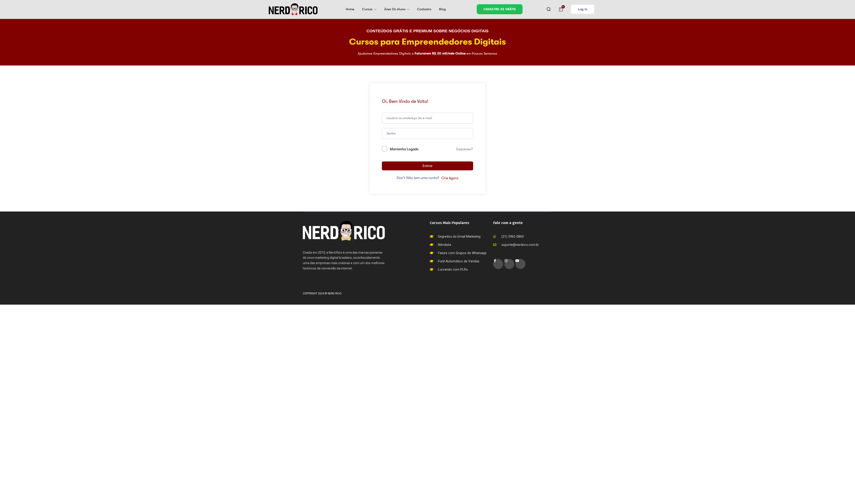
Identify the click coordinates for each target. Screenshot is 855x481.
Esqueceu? (464, 149)
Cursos (367, 9)
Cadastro (424, 9)
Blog (442, 9)
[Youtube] (520, 264)
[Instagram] (509, 264)
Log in (582, 9)
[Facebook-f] (498, 264)
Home (350, 9)
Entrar (428, 166)
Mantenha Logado (404, 149)
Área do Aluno (395, 9)
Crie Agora (449, 178)
